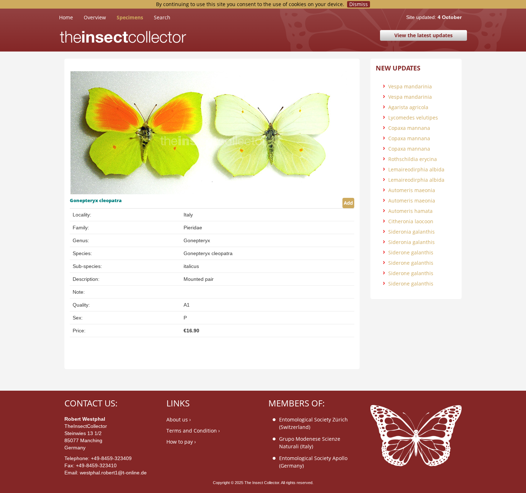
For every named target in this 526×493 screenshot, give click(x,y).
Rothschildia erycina (412, 159)
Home (71, 17)
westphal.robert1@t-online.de (113, 472)
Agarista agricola (408, 107)
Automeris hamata (410, 211)
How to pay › (181, 441)
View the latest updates (423, 35)
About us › (178, 419)
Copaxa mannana (409, 128)
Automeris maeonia (411, 190)
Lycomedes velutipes (413, 117)
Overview (95, 17)
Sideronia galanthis (411, 231)
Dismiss (358, 4)
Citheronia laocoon (410, 221)
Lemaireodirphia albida (416, 169)
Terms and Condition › (193, 430)
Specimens (130, 17)
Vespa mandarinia (410, 86)
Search (162, 17)
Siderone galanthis (410, 252)
